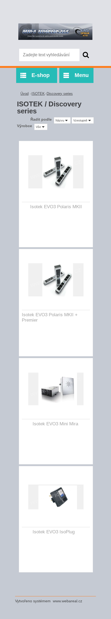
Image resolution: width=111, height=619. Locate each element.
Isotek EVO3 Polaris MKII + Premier (50, 317)
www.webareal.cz (67, 601)
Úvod (24, 94)
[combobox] (62, 120)
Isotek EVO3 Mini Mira (55, 423)
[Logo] (55, 31)
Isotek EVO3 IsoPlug (54, 531)
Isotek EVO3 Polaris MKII (56, 206)
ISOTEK (38, 94)
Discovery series (60, 94)
